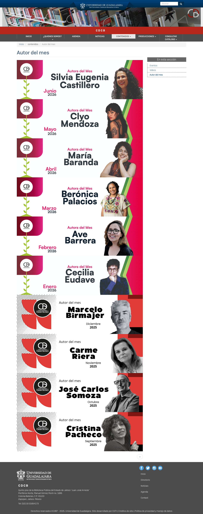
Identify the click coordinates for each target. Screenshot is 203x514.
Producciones (147, 36)
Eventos (153, 65)
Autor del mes (156, 74)
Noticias (99, 36)
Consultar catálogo (171, 38)
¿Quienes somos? (52, 36)
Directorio (145, 480)
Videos (153, 70)
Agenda (76, 36)
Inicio (29, 36)
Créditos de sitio (125, 511)
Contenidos (122, 36)
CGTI (114, 511)
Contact (144, 497)
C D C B (100, 30)
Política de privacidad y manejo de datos (153, 511)
